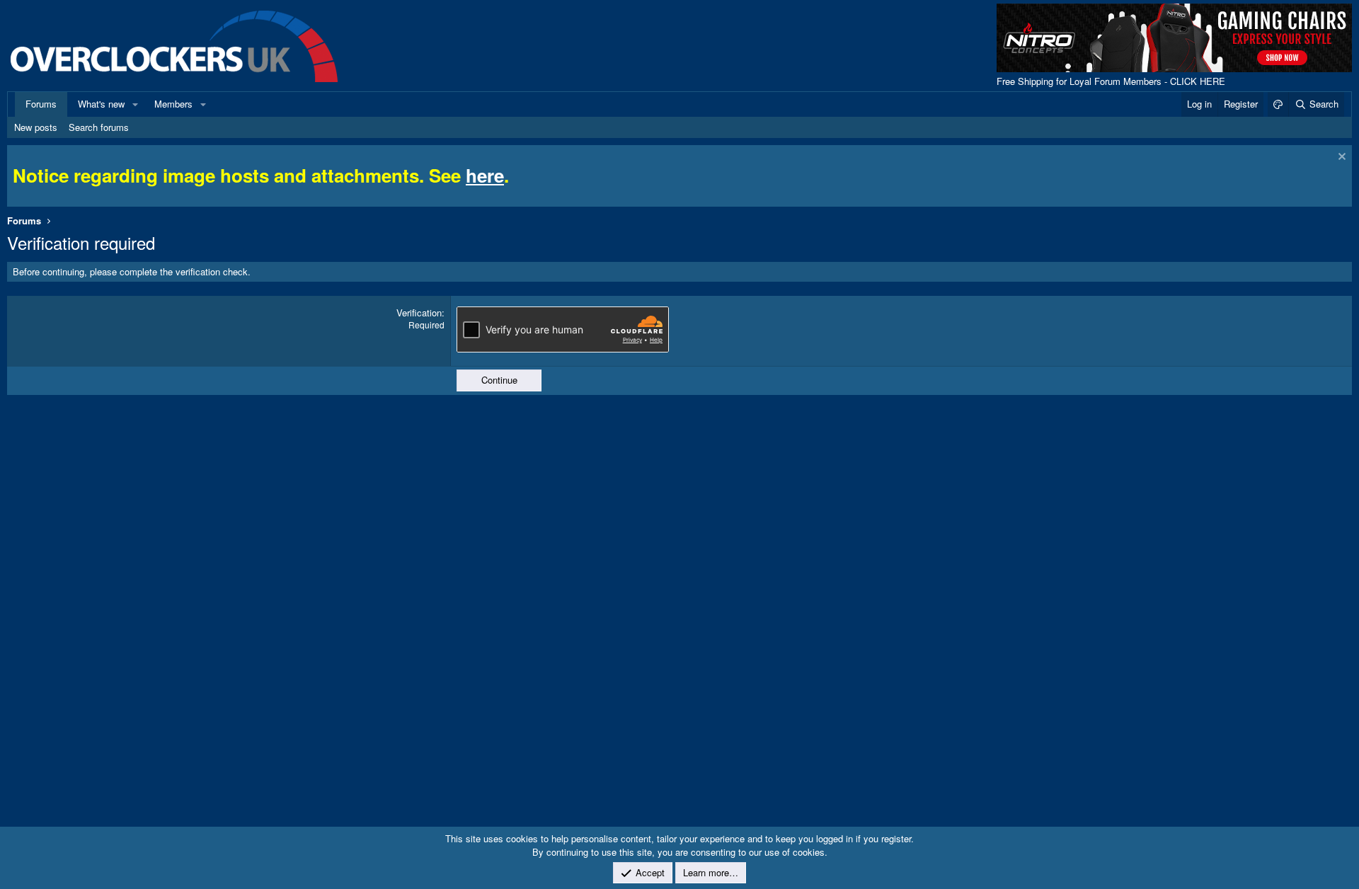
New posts (35, 127)
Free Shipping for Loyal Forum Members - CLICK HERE (1111, 81)
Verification (419, 312)
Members (173, 103)
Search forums (99, 127)
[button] (135, 104)
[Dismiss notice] (1340, 158)
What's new (101, 103)
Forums (41, 103)
